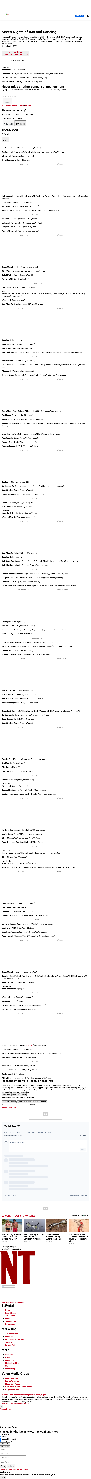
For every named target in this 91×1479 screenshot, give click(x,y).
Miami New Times (12, 1384)
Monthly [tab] (15, 1095)
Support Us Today (9, 1107)
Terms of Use (10, 1342)
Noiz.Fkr (29, 1045)
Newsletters (10, 1324)
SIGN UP (7, 102)
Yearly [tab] (23, 1095)
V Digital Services (12, 1390)
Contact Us (9, 1360)
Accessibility (24, 1395)
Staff (7, 1366)
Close (3, 1477)
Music (7, 1319)
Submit (11, 1466)
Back (3, 1466)
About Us (9, 1355)
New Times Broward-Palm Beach (18, 1387)
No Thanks (5, 1447)
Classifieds (9, 1337)
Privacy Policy (10, 1345)
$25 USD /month (24, 1102)
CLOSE (5, 141)
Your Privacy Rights (38, 1395)
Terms (21, 105)
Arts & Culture (10, 1316)
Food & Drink (10, 1313)
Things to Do (7, 1434)
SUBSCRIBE (8, 124)
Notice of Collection (9, 105)
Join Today (5, 1444)
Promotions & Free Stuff (15, 1339)
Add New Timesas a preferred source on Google (15, 53)
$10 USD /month (9, 1102)
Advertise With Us (12, 1334)
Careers (8, 1357)
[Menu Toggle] (3, 16)
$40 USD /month (39, 1102)
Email (4, 96)
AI (30, 1395)
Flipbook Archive (12, 1363)
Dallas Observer (11, 1378)
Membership (10, 1369)
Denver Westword (12, 1381)
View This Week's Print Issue (13, 1302)
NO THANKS (20, 124)
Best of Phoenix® (9, 1439)
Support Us (79, 16)
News (7, 1310)
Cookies (16, 1395)
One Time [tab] (6, 1095)
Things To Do (10, 1321)
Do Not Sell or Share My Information (16, 1404)
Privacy (28, 105)
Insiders (5, 1437)
